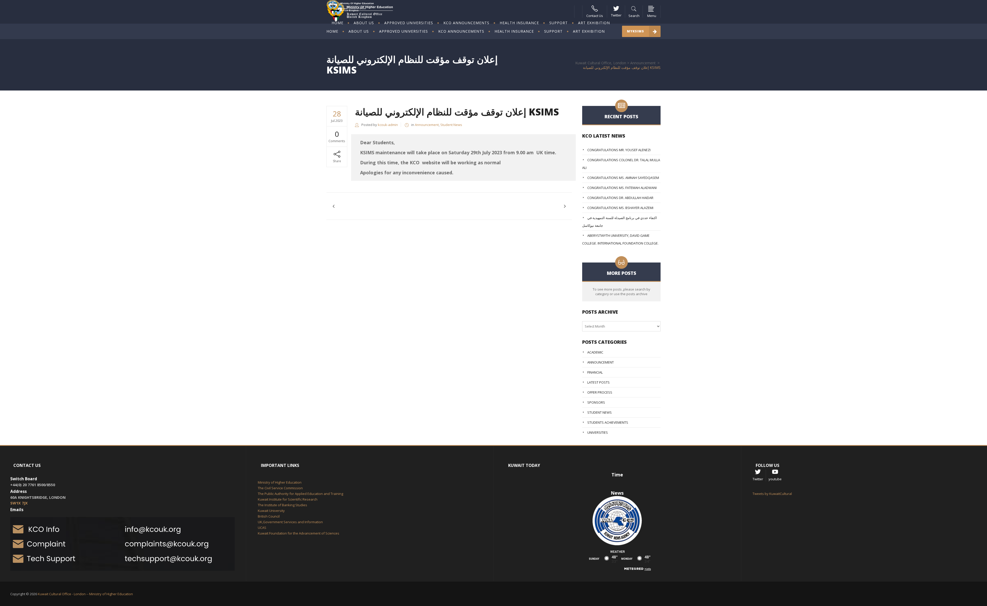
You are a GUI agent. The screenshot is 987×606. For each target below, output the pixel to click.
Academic (595, 352)
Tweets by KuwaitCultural (772, 493)
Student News (451, 124)
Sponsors (596, 402)
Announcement (643, 63)
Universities (597, 432)
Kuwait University (271, 510)
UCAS (262, 527)
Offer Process (599, 392)
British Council (269, 516)
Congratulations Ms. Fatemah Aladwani (622, 187)
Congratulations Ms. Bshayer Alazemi (620, 207)
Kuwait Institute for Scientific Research (287, 499)
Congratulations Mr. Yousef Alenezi (619, 150)
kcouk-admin (388, 124)
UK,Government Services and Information (290, 522)
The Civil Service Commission (280, 488)
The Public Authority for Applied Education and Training (300, 493)
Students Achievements (607, 422)
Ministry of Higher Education (279, 482)
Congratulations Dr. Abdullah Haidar (620, 197)
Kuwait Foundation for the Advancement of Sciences (298, 533)
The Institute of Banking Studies (282, 505)
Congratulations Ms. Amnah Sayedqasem (623, 177)
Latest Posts (598, 382)
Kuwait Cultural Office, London (600, 63)
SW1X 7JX (19, 503)
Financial (595, 372)
